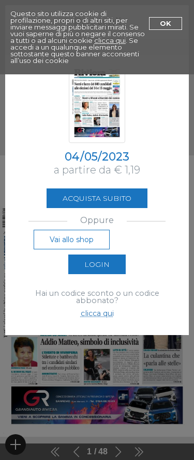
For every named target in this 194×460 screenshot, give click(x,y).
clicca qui (110, 40)
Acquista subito (97, 198)
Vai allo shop (72, 239)
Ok (165, 23)
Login (97, 264)
